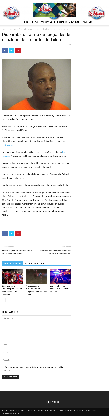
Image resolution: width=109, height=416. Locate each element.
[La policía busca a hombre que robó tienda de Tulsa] (60, 276)
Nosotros (62, 22)
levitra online (7, 145)
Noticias (13, 29)
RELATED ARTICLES (12, 263)
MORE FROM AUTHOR (35, 263)
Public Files (86, 22)
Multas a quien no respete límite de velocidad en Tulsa (17, 252)
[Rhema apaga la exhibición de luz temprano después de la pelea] (36, 276)
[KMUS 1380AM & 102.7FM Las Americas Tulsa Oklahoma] (54, 10)
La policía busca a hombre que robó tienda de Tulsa (60, 289)
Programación (48, 22)
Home (4, 29)
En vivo (35, 22)
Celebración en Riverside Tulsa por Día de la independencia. (55, 252)
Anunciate (74, 22)
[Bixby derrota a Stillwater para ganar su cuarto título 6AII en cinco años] (12, 276)
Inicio (27, 22)
